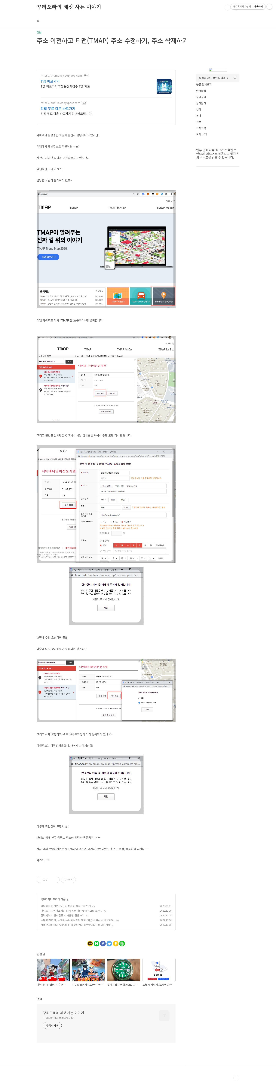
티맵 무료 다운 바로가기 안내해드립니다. (66, 113)
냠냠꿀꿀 (201, 91)
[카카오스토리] (115, 942)
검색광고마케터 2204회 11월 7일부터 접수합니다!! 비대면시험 (75, 925)
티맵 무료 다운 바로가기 (58, 108)
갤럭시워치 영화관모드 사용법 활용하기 (62, 915)
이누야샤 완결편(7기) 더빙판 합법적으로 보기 (66, 906)
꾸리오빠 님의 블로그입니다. (58, 1018)
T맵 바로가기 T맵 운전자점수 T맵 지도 (65, 86)
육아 (198, 115)
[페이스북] (103, 942)
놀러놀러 (201, 103)
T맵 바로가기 (50, 81)
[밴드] (122, 942)
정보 (43, 899)
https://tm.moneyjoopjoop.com (61, 75)
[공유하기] (50, 880)
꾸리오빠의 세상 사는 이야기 (69, 7)
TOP (236, 1078)
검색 (228, 7)
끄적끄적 (201, 128)
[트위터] (109, 942)
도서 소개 (201, 134)
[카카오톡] (90, 942)
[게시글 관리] (55, 880)
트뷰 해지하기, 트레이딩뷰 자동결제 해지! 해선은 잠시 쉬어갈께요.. (78, 920)
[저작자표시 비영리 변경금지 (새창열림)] (81, 879)
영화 (198, 109)
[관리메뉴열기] (269, 6)
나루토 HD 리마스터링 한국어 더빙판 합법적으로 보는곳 (72, 911)
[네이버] (96, 942)
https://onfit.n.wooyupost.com (60, 102)
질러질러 (201, 97)
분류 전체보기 (204, 84)
